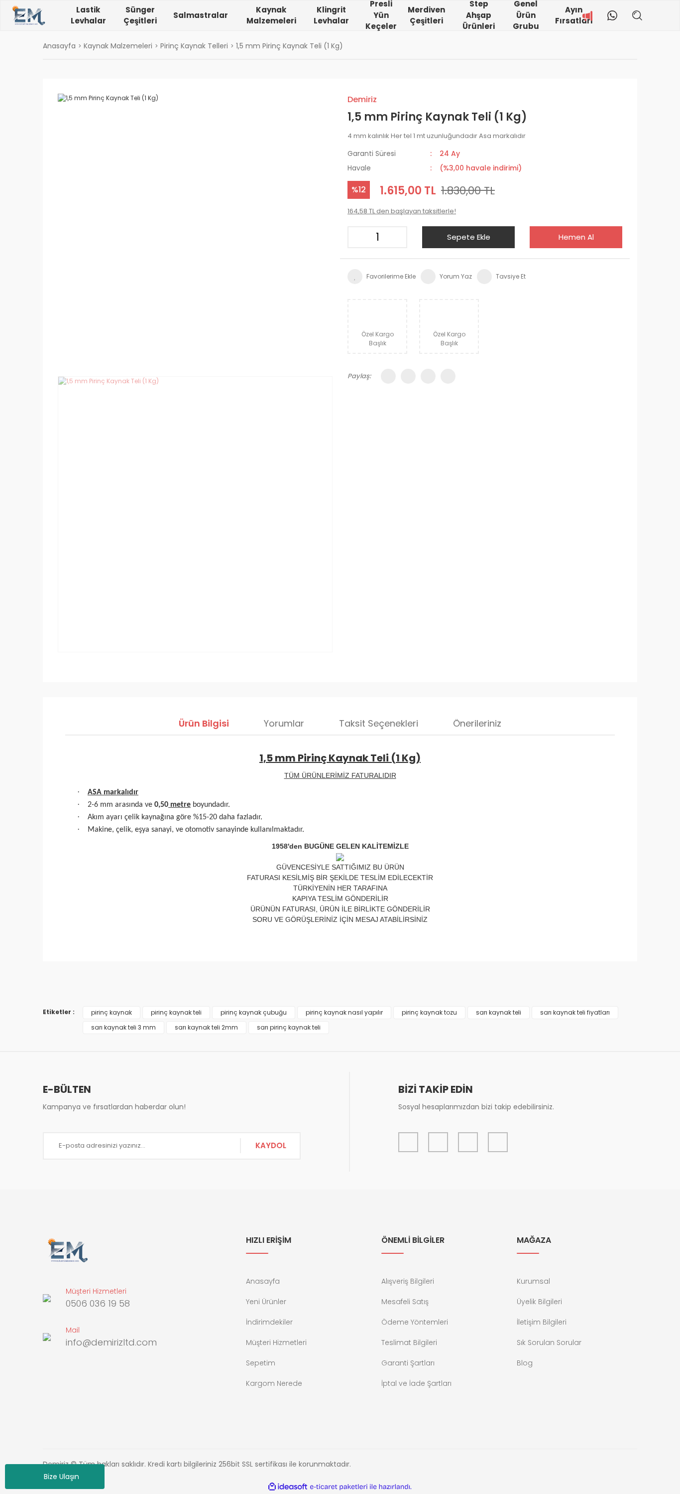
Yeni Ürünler (266, 1302)
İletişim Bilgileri (542, 1322)
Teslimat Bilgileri (409, 1342)
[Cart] (672, 15)
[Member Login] (657, 15)
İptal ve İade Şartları (416, 1383)
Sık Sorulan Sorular (549, 1342)
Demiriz (362, 99)
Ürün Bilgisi (204, 723)
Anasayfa (263, 1281)
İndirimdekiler (269, 1322)
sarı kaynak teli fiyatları (575, 1012)
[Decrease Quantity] (358, 237)
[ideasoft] (288, 1487)
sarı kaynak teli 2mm (206, 1027)
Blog (525, 1363)
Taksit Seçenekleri (378, 723)
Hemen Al (576, 237)
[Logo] (28, 15)
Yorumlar (284, 723)
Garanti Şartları (408, 1363)
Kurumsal (533, 1281)
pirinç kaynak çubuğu (254, 1012)
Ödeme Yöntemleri (414, 1322)
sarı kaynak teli (498, 1012)
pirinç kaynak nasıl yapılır (344, 1012)
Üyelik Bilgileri (539, 1302)
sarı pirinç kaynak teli (289, 1027)
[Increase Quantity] (396, 237)
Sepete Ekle (468, 237)
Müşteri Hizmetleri (276, 1342)
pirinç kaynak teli (176, 1012)
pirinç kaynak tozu (429, 1012)
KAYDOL (270, 1145)
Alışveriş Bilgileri (407, 1281)
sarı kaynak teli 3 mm (123, 1027)
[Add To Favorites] (381, 276)
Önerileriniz (477, 723)
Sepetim (260, 1363)
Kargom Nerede (274, 1383)
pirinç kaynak (111, 1012)
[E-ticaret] (339, 1486)
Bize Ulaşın (61, 1477)
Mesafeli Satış (405, 1302)
